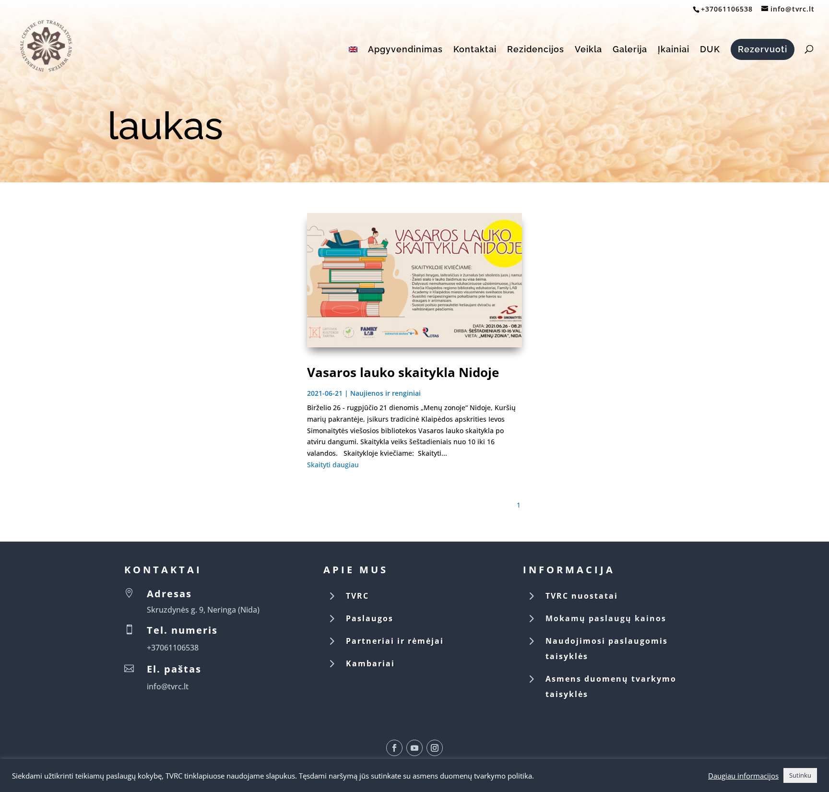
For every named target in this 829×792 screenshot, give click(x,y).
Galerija (630, 50)
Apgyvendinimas (405, 50)
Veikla (588, 50)
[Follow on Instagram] (434, 748)
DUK (710, 50)
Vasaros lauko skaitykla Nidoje (403, 372)
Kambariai (370, 663)
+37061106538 (727, 8)
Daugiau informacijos (743, 775)
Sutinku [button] (800, 775)
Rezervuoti (762, 49)
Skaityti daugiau (333, 464)
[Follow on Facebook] (394, 748)
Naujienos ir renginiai (385, 393)
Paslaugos (369, 618)
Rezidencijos (535, 50)
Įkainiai (673, 50)
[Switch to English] (353, 60)
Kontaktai (475, 50)
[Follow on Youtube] (414, 748)
